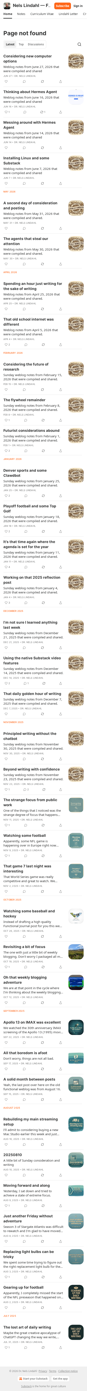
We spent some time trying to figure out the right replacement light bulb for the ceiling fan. (32, 1264)
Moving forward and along (26, 1185)
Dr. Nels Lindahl (25, 75)
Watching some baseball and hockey (29, 913)
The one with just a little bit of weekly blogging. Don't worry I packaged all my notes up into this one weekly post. (32, 954)
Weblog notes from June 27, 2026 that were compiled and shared (31, 69)
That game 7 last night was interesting (27, 868)
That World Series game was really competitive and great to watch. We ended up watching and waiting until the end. (32, 879)
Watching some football (24, 835)
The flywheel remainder (24, 400)
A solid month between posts (29, 1079)
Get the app (60, 1378)
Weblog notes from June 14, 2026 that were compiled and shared (31, 135)
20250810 (12, 1155)
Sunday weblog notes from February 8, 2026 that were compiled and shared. (31, 407)
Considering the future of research (26, 366)
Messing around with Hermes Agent (29, 125)
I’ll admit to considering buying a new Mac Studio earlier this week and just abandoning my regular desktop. (30, 1132)
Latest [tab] (10, 44)
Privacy (43, 1371)
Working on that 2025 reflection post (31, 580)
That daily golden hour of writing (32, 694)
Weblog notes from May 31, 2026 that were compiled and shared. (31, 215)
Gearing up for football (23, 1287)
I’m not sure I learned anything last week (30, 625)
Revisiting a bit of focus (24, 947)
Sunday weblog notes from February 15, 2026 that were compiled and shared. (32, 377)
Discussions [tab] (36, 44)
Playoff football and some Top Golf (29, 508)
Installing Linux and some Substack (26, 160)
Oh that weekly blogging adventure (25, 980)
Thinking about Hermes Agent (30, 92)
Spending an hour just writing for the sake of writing (32, 286)
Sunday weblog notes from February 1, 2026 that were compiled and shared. (31, 438)
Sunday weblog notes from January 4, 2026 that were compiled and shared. (30, 590)
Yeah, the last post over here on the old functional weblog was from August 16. (32, 1087)
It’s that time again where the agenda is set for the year (29, 544)
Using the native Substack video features (32, 660)
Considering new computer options (27, 58)
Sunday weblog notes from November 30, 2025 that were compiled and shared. (33, 746)
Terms (52, 1371)
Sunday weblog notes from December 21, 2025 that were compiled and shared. (33, 635)
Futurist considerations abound (31, 430)
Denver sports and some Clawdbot (25, 473)
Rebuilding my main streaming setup (30, 1121)
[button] (8, 14)
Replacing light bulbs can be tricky (28, 1254)
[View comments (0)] (24, 81)
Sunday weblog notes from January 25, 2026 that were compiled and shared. (31, 483)
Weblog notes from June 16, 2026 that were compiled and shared (31, 99)
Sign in (78, 6)
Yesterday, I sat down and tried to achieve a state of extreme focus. (27, 1193)
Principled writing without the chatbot (29, 736)
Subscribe (62, 6)
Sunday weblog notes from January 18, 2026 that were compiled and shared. (31, 519)
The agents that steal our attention (25, 241)
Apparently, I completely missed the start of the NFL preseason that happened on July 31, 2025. (33, 1295)
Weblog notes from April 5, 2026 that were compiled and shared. (30, 332)
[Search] (79, 44)
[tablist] (24, 44)
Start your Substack (35, 1378)
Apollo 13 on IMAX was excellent (32, 1022)
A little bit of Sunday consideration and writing (31, 1162)
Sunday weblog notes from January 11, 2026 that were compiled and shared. (31, 554)
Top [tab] (21, 44)
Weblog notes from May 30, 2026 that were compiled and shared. (31, 251)
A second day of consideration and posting (30, 205)
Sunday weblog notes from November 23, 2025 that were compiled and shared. (33, 777)
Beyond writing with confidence (31, 769)
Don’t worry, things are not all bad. (28, 1058)
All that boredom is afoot (25, 1053)
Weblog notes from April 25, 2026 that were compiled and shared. (31, 296)
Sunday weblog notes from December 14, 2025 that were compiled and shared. (33, 670)
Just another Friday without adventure (28, 1218)
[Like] (6, 81)
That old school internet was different (28, 321)
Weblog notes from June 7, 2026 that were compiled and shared (30, 171)
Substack (26, 1386)
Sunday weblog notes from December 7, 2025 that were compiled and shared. (32, 701)
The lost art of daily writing (27, 1327)
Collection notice (68, 1371)
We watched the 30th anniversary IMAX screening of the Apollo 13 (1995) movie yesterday (32, 1030)
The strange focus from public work (30, 802)
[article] (43, 69)
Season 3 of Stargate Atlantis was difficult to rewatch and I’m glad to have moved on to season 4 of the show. (33, 1228)
